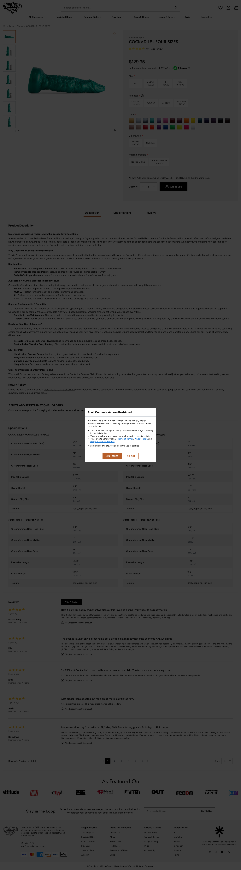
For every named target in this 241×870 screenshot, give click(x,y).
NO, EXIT (131, 456)
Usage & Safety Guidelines (102, 441)
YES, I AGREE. (112, 456)
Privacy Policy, (141, 439)
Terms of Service (125, 439)
